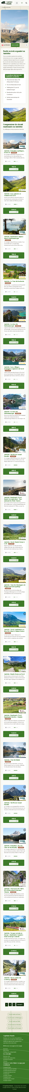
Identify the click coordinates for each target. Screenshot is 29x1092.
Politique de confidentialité (9, 1052)
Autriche (7, 45)
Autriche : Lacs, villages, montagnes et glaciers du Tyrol (14, 368)
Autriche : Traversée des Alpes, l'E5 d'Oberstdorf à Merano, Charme (14, 890)
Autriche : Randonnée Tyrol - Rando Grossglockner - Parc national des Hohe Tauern (13, 499)
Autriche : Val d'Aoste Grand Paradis (13, 455)
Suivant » (20, 1004)
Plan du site (6, 1050)
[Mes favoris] (21, 3)
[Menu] (17, 3)
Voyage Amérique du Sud (9, 1072)
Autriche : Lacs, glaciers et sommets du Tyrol (12, 194)
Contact (15, 1089)
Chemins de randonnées (9, 1058)
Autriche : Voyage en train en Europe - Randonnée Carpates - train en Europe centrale (14, 935)
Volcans (5, 1061)
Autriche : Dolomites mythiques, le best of (14, 152)
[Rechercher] (26, 3)
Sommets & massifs (8, 1059)
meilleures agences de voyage (10, 1041)
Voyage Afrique (7, 1067)
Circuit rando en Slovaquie (14, 1028)
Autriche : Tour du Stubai (12, 760)
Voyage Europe (7, 1077)
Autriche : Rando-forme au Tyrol (14, 674)
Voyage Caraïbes (7, 1075)
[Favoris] (24, 135)
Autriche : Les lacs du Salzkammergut (12, 325)
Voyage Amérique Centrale (9, 1069)
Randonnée (15, 45)
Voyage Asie (6, 1074)
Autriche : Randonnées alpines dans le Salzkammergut (13, 238)
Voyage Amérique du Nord (9, 1070)
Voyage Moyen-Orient (8, 1078)
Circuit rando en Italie (14, 1021)
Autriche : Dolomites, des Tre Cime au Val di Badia (13, 846)
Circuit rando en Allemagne (15, 1017)
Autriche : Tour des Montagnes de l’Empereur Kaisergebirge (14, 586)
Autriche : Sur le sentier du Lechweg (12, 978)
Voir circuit (13, 169)
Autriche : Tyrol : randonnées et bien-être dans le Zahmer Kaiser (14, 631)
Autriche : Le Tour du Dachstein (14, 282)
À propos (5, 1048)
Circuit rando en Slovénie (14, 1024)
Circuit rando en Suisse (14, 1014)
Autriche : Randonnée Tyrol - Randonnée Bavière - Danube (13, 716)
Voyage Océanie (7, 1080)
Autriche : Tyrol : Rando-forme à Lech (14, 543)
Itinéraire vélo (6, 1056)
